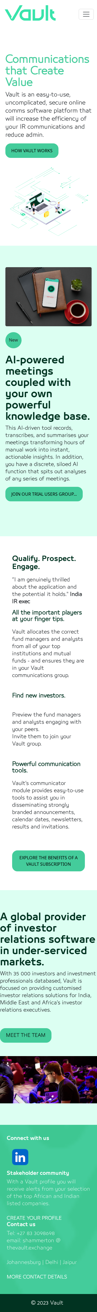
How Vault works (32, 151)
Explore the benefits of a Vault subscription (48, 861)
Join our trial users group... (44, 494)
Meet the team (26, 1035)
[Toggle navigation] (86, 14)
